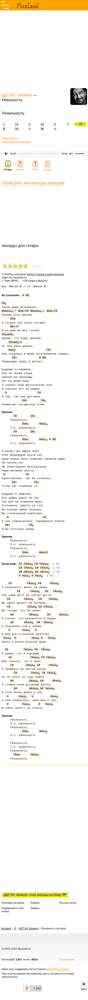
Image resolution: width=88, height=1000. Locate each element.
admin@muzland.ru (57, 969)
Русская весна (67, 902)
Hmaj (12, 350)
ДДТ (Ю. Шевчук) (17, 95)
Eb (42, 124)
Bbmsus (7, 311)
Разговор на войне (13, 902)
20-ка (35, 169)
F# (4, 303)
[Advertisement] (44, 51)
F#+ (48, 350)
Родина (35, 902)
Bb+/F (14, 326)
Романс (35, 908)
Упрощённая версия (16, 142)
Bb (42, 128)
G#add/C (15, 342)
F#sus (28, 564)
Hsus (26, 575)
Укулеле (20, 169)
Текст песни (10, 138)
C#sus (28, 567)
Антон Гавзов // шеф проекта (45, 274)
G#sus (28, 572)
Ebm (12, 318)
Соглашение (67, 959)
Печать (47, 169)
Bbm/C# (23, 311)
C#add (7, 334)
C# (16, 124)
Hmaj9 (43, 552)
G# (16, 128)
